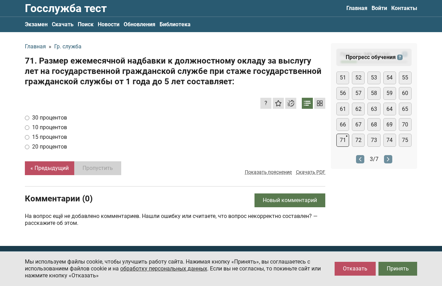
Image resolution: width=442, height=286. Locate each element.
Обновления (139, 24)
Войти (379, 8)
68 (374, 124)
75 (405, 140)
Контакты (404, 8)
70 (405, 124)
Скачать (63, 24)
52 (358, 77)
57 (358, 93)
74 (389, 140)
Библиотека (175, 24)
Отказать (355, 268)
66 (343, 124)
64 (389, 109)
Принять (398, 268)
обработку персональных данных (163, 268)
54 (389, 77)
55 (405, 77)
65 (405, 109)
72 (358, 140)
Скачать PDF (310, 172)
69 (389, 124)
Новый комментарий (290, 200)
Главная (356, 8)
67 (358, 124)
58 (374, 93)
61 (343, 109)
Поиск (86, 24)
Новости (108, 24)
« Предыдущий (49, 168)
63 (374, 109)
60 (405, 93)
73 (374, 140)
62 (358, 109)
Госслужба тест (66, 8)
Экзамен (36, 24)
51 (343, 77)
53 (374, 77)
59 (389, 93)
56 (343, 93)
